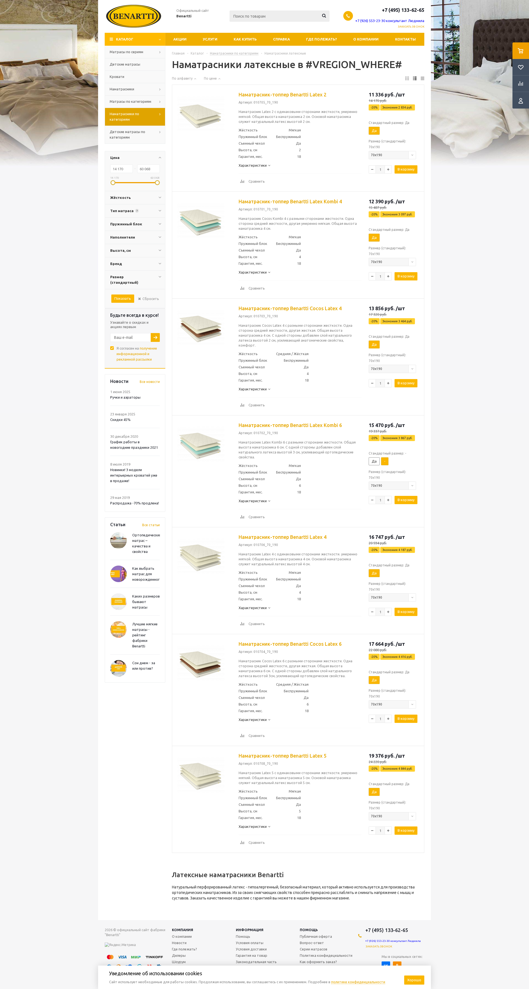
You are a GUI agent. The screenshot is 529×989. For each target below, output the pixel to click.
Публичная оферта (316, 936)
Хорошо (414, 980)
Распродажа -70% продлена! (134, 503)
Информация (249, 930)
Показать (122, 298)
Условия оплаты (249, 943)
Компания (182, 930)
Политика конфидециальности (326, 955)
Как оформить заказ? (318, 962)
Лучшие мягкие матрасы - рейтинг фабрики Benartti (145, 635)
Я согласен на (137, 353)
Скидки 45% (120, 419)
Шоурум (179, 962)
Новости (179, 943)
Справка (281, 39)
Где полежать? (321, 39)
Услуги (210, 39)
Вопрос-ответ (312, 943)
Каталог (124, 39)
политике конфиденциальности (358, 982)
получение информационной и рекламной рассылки (137, 353)
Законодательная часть (256, 962)
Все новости (150, 381)
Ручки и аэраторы (125, 397)
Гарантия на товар (251, 955)
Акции (180, 39)
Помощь (309, 930)
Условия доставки (251, 949)
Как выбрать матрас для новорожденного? (147, 573)
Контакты (405, 39)
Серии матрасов (313, 949)
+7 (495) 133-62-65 (403, 9)
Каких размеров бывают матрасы (146, 601)
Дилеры (179, 955)
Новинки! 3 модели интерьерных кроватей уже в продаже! (133, 475)
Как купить (245, 39)
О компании (366, 39)
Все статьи (151, 525)
